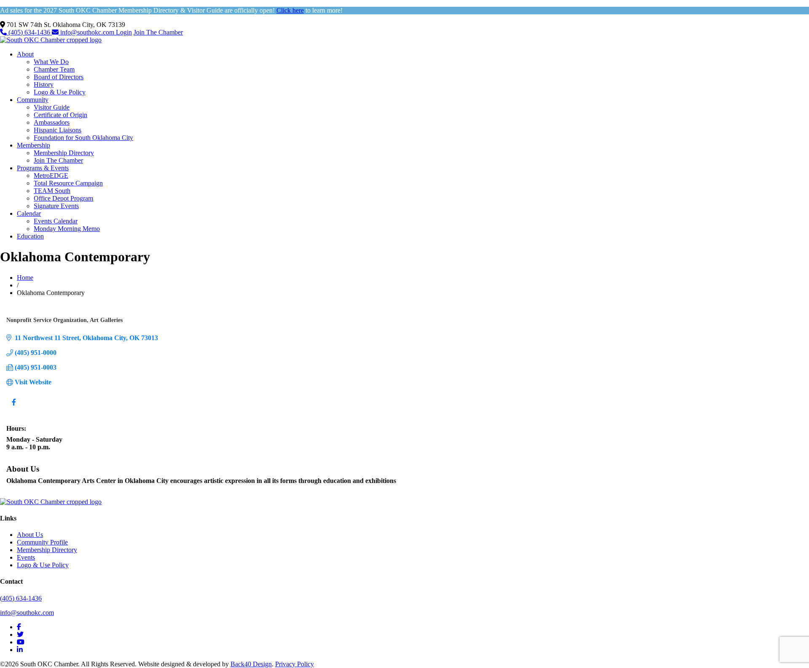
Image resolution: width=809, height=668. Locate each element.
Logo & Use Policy (60, 92)
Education (30, 236)
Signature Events (56, 205)
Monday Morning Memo (67, 228)
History (44, 84)
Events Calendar (56, 221)
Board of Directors (58, 76)
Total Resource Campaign (68, 183)
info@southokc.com (87, 32)
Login (124, 32)
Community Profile (42, 542)
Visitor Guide (52, 107)
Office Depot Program (63, 198)
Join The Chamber (158, 32)
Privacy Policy (294, 664)
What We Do (51, 61)
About (25, 54)
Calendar (29, 213)
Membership (33, 145)
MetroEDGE (51, 175)
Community (32, 99)
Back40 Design (251, 664)
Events (26, 557)
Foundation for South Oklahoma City (83, 137)
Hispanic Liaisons (57, 130)
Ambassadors (52, 122)
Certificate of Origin (60, 114)
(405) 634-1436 (29, 32)
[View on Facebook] (13, 407)
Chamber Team (54, 69)
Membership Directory (64, 152)
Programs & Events (43, 168)
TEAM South (52, 190)
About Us (30, 534)
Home (25, 277)
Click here (290, 10)
